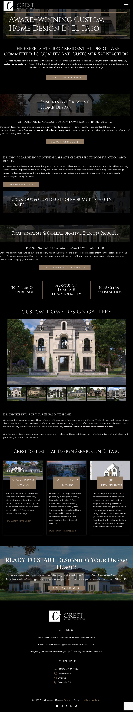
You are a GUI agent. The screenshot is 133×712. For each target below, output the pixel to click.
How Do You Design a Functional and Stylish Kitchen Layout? (66, 637)
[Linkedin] (66, 706)
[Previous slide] (9, 352)
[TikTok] (76, 706)
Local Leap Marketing (91, 700)
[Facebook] (57, 706)
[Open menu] (126, 5)
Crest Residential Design (86, 61)
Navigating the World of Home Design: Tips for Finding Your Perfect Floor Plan (66, 651)
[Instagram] (62, 706)
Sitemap (68, 700)
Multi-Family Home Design (61, 531)
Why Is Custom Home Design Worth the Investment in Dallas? (66, 644)
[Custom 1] (71, 706)
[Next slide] (124, 352)
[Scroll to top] (126, 701)
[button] (16, 394)
